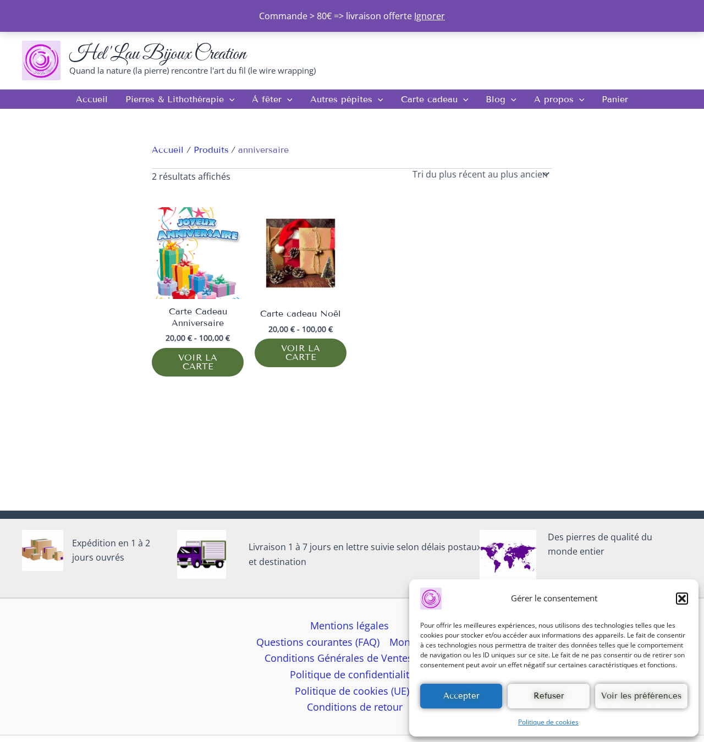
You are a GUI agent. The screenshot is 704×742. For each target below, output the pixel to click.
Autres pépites (341, 99)
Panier (615, 99)
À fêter (267, 99)
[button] (682, 598)
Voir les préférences (641, 696)
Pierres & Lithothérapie (174, 99)
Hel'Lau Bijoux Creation (157, 54)
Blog (495, 99)
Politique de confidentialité (352, 674)
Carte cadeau (429, 99)
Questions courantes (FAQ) (318, 642)
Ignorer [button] (429, 16)
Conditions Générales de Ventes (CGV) (352, 658)
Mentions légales (349, 625)
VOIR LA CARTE (197, 362)
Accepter (461, 696)
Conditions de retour (355, 706)
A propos (554, 99)
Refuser (549, 696)
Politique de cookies (548, 722)
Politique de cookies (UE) (352, 690)
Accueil (92, 99)
